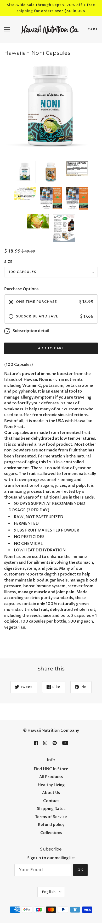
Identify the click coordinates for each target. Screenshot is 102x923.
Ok (80, 870)
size (8, 261)
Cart (93, 29)
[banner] (49, 29)
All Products (51, 776)
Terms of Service (51, 816)
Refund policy (51, 824)
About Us (51, 792)
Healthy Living (51, 784)
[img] (36, 743)
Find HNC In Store (51, 768)
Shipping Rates (51, 808)
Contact (51, 800)
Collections (51, 832)
